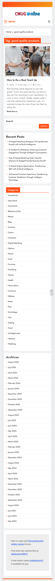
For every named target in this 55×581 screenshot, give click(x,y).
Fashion (10, 74)
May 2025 (12, 431)
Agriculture (12, 200)
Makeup (11, 296)
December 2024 (15, 457)
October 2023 (14, 494)
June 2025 (12, 425)
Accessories (13, 195)
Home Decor (13, 285)
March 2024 (13, 478)
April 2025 (12, 436)
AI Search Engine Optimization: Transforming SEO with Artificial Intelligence (27, 167)
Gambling (12, 269)
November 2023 (15, 489)
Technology (12, 312)
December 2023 (15, 484)
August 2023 (13, 505)
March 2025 (13, 441)
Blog (10, 221)
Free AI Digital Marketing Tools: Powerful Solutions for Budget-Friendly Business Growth (27, 159)
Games (11, 275)
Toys (10, 317)
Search (9, 121)
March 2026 (13, 378)
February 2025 (14, 446)
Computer (12, 237)
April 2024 (12, 473)
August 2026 (13, 362)
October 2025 (14, 404)
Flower (10, 253)
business (11, 227)
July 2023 (12, 510)
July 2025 (12, 420)
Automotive (12, 205)
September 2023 (15, 500)
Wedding (12, 343)
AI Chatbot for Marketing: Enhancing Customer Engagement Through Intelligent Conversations (28, 151)
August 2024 (13, 462)
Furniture (11, 264)
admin (11, 84)
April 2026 (12, 372)
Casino (11, 232)
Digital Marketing (15, 243)
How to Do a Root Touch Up (22, 80)
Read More (11, 111)
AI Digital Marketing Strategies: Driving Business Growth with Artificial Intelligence (28, 143)
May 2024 (12, 468)
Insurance (12, 290)
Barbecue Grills (14, 211)
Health (10, 280)
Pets (9, 306)
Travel (10, 328)
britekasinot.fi (36, 560)
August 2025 (13, 415)
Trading (11, 322)
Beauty (10, 216)
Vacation (11, 338)
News (10, 301)
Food (10, 259)
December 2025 (15, 393)
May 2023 (12, 521)
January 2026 (13, 388)
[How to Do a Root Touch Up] (27, 61)
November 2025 (15, 399)
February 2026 (14, 383)
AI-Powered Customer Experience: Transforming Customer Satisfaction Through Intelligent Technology (28, 177)
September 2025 (15, 409)
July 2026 (12, 367)
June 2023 (12, 516)
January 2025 (13, 452)
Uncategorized (14, 333)
